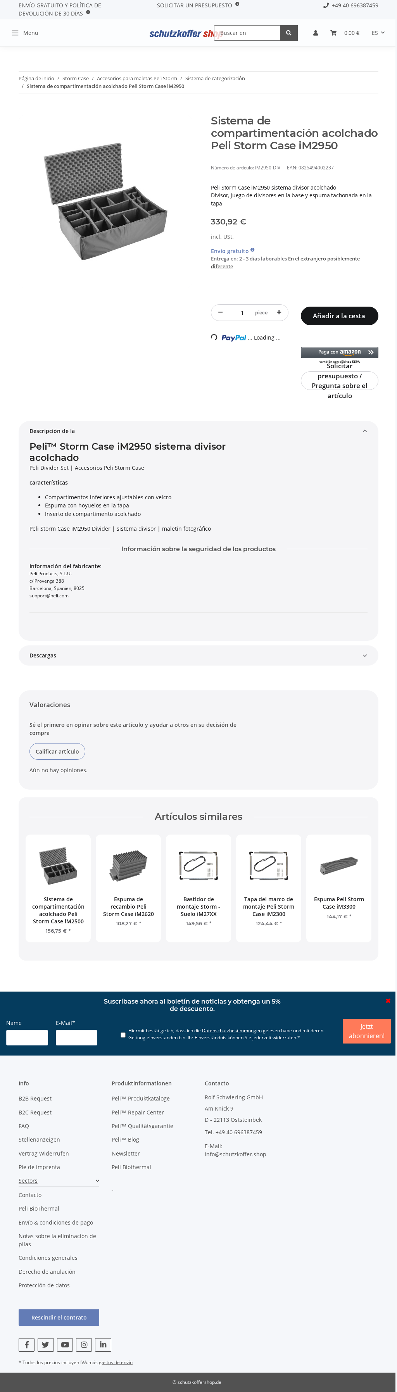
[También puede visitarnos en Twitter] (46, 1345)
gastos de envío (116, 1362)
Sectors (28, 1180)
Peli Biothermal (131, 1167)
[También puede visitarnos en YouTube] (65, 1345)
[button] (315, 32)
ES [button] (375, 32)
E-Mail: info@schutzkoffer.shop (235, 1150)
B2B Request (35, 1098)
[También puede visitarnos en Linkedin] (103, 1345)
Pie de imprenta (39, 1167)
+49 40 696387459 (353, 5)
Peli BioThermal (39, 1208)
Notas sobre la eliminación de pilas (57, 1240)
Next (355, 891)
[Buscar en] (289, 33)
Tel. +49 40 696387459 (233, 1132)
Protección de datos (44, 1285)
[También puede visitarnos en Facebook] (27, 1345)
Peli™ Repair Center (138, 1112)
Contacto (30, 1195)
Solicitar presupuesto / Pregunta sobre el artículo (340, 380)
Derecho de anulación (47, 1271)
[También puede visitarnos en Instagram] (84, 1345)
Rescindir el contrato (59, 1317)
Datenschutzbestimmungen (232, 1030)
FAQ (24, 1126)
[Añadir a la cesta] (25, 110)
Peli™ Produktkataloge (141, 1098)
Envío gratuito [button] (230, 251)
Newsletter (126, 1153)
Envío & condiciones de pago (56, 1222)
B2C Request (35, 1112)
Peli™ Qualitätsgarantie (142, 1126)
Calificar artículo (57, 751)
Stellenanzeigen (39, 1139)
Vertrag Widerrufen (44, 1153)
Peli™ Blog (125, 1139)
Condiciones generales (48, 1257)
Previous (42, 891)
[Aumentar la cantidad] (279, 312)
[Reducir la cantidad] (220, 312)
